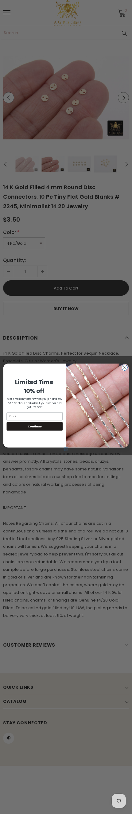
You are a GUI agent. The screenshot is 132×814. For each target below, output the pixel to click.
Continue (35, 426)
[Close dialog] (124, 367)
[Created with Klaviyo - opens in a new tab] (66, 448)
